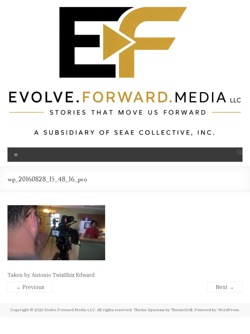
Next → (225, 287)
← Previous (30, 287)
